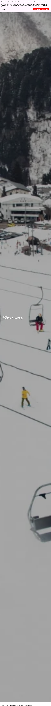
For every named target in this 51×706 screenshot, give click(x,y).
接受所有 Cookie (37, 9)
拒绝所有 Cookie (45, 9)
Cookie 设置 (3, 9)
